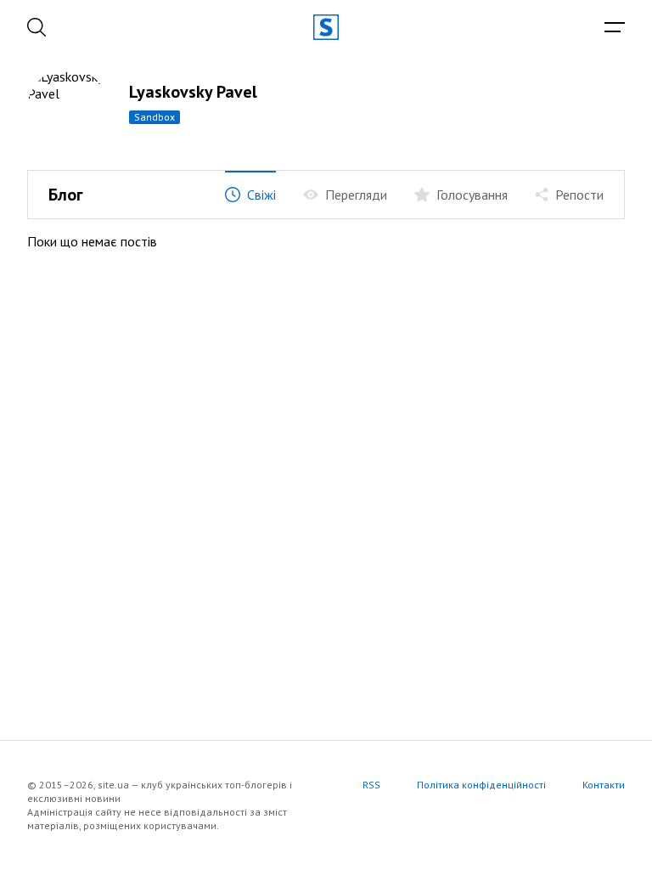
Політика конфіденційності (481, 784)
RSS (371, 784)
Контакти (603, 784)
